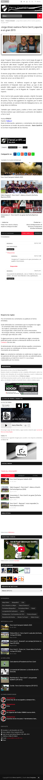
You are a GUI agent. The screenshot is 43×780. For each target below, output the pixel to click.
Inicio (2, 21)
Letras (22, 611)
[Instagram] (29, 1)
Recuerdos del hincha (8, 617)
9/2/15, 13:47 (37, 243)
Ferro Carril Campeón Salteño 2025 (12, 177)
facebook (38, 233)
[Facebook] (21, 1)
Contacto (4, 342)
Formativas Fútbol (23, 608)
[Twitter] (24, 1)
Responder (10, 249)
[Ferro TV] (21, 459)
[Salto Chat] (9, 581)
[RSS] (32, 1)
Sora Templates (31, 777)
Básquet (21, 475)
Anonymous (11, 698)
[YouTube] (27, 1)
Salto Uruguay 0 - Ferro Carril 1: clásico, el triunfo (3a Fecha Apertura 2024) (19, 196)
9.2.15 (25, 147)
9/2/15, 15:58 (37, 256)
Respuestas (11, 253)
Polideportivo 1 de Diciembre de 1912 (13, 614)
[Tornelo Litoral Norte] (15, 581)
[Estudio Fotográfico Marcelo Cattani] (9, 573)
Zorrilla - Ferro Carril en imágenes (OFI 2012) (24, 685)
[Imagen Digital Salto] (15, 573)
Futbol (7, 475)
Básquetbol (15, 602)
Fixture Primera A (24, 605)
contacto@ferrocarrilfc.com (14, 738)
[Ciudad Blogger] (21, 581)
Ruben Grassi (34, 617)
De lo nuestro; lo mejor (9, 605)
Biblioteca (11, 532)
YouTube (16, 561)
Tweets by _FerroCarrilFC (9, 471)
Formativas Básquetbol (9, 608)
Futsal (35, 475)
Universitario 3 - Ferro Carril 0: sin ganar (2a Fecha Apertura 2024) (19, 216)
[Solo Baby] (21, 573)
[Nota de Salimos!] (21, 55)
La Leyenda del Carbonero (10, 611)
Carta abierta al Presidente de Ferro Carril (23, 661)
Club (23, 602)
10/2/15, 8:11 (37, 270)
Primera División (10, 21)
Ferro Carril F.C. (27, 233)
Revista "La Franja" (23, 617)
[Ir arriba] (38, 777)
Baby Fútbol (5, 602)
